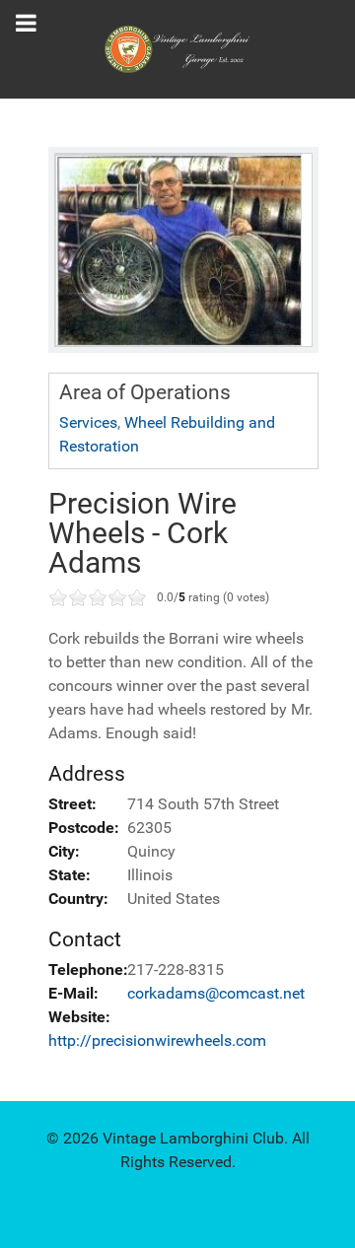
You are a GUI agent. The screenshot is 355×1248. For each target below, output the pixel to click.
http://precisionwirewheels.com (157, 1040)
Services (88, 422)
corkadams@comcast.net (216, 993)
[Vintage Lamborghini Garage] (177, 49)
